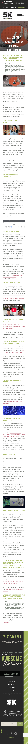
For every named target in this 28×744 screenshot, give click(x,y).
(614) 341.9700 (12, 637)
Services (12, 687)
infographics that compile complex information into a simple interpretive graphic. (14, 434)
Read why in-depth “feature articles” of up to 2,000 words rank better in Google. (14, 326)
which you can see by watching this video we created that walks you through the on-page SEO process (13, 296)
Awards (5, 7)
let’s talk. (6, 622)
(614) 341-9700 (21, 7)
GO (20, 724)
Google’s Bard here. (17, 352)
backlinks (12, 466)
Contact (11, 695)
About (12, 691)
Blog (12, 7)
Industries (11, 684)
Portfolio (12, 681)
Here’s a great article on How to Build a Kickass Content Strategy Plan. (13, 581)
